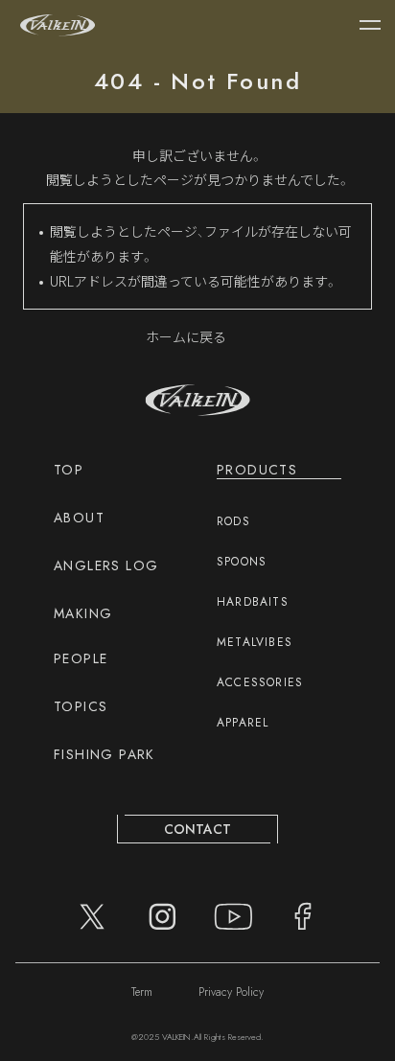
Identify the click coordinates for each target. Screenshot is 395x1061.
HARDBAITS (253, 602)
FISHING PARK (104, 754)
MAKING (83, 613)
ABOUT (79, 517)
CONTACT (197, 829)
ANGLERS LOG (106, 565)
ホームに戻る (186, 336)
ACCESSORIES (260, 682)
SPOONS (242, 561)
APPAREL (242, 722)
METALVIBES (254, 642)
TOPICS (80, 706)
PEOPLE (80, 658)
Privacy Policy (231, 992)
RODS (233, 521)
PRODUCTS (257, 469)
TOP (68, 469)
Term (141, 992)
